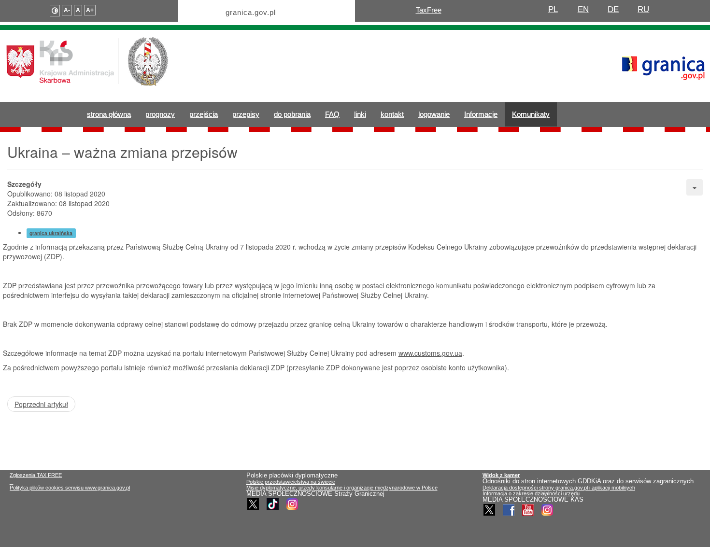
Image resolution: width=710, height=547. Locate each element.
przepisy (245, 114)
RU (643, 9)
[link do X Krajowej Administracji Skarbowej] (489, 510)
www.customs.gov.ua (430, 353)
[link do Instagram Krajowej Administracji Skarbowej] (547, 510)
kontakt (392, 114)
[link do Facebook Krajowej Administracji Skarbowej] (508, 510)
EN (583, 9)
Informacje (480, 114)
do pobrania (292, 114)
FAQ (332, 114)
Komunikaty (531, 114)
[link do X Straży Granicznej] (253, 504)
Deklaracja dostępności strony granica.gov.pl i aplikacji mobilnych (559, 488)
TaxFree (428, 10)
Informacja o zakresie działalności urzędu (531, 493)
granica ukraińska (50, 233)
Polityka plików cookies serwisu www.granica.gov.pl (70, 488)
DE (613, 9)
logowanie (434, 114)
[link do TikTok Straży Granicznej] (273, 504)
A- (67, 10)
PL (553, 9)
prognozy (160, 114)
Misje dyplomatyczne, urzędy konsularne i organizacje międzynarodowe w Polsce (342, 488)
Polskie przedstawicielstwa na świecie (290, 482)
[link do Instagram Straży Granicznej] (292, 504)
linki (360, 114)
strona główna (109, 114)
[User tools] (694, 187)
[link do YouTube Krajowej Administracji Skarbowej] (528, 510)
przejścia (203, 114)
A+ (90, 10)
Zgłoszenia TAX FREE (36, 475)
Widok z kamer (501, 475)
